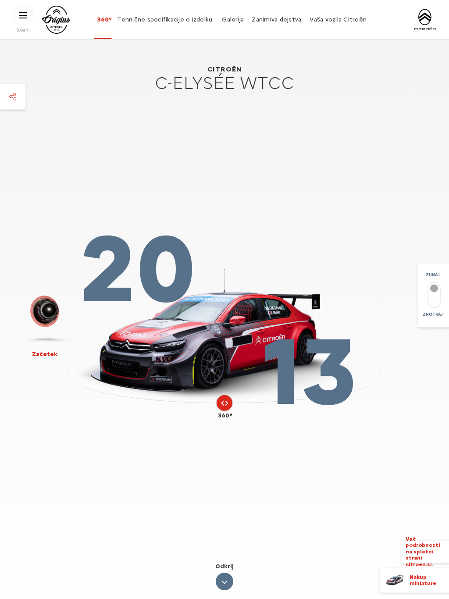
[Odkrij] (224, 581)
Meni (23, 29)
